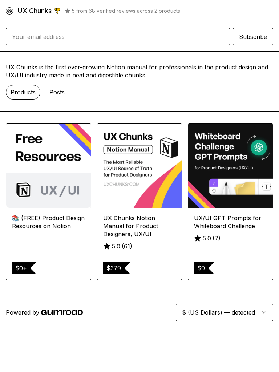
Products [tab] (23, 92)
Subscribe (253, 36)
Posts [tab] (57, 92)
